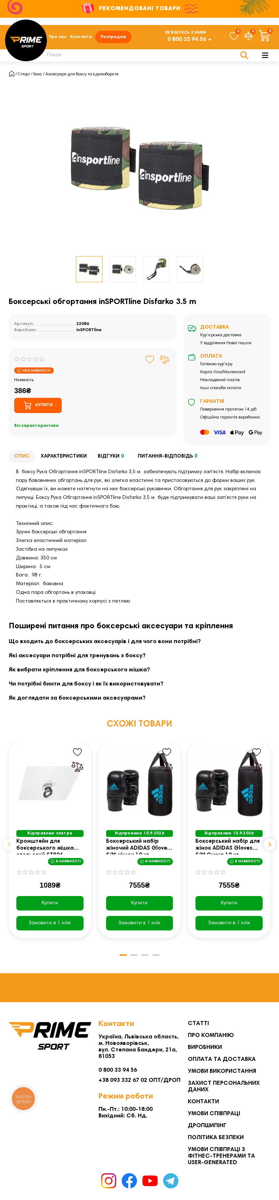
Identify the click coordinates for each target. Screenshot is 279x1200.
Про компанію (211, 1035)
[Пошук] (244, 55)
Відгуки (111, 456)
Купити (50, 903)
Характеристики (64, 456)
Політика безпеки (216, 1138)
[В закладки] (149, 359)
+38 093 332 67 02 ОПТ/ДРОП (139, 1080)
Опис (22, 456)
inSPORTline (89, 330)
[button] (9, 844)
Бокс (37, 74)
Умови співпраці (214, 1114)
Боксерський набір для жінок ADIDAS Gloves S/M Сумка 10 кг (227, 846)
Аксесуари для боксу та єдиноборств (81, 74)
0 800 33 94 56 (186, 39)
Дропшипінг (207, 1126)
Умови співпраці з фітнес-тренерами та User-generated (221, 1156)
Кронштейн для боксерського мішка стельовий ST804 (45, 846)
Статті (198, 1023)
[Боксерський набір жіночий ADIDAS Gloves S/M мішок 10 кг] (139, 783)
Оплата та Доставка (222, 1059)
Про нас (57, 37)
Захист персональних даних (224, 1086)
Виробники (205, 1047)
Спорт (24, 74)
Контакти (81, 37)
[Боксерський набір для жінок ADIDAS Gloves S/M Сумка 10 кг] (229, 783)
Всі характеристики (36, 426)
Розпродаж (113, 37)
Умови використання (222, 1071)
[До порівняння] (164, 359)
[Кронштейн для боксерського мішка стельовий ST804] (50, 783)
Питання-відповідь (167, 456)
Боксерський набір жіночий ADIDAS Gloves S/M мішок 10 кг (138, 846)
